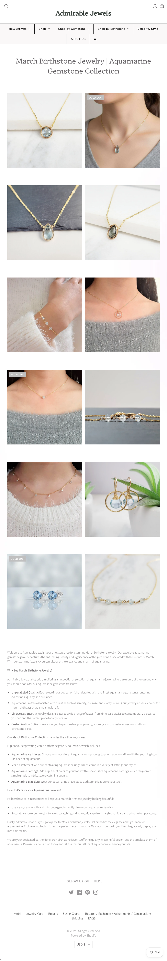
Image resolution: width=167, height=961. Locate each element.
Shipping (77, 918)
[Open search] (6, 6)
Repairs (53, 913)
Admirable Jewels (83, 12)
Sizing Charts (71, 913)
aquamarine (15, 826)
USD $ (81, 944)
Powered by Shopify (83, 935)
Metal (17, 913)
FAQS (92, 918)
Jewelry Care (34, 913)
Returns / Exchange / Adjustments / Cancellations (118, 913)
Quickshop (25, 175)
